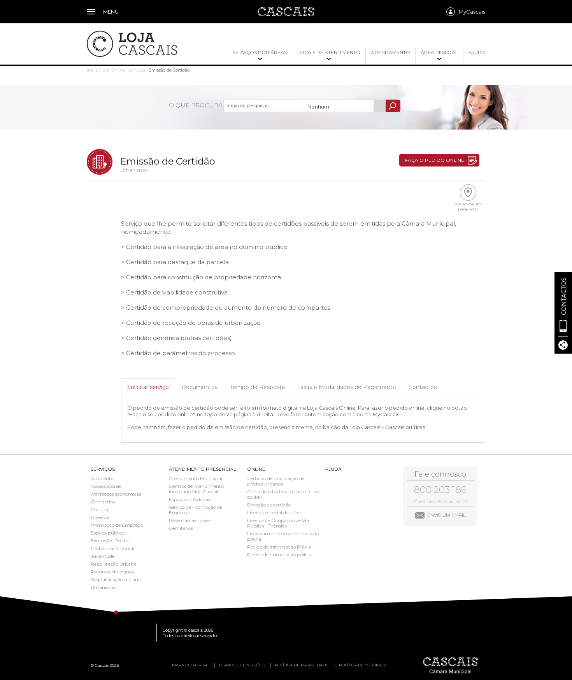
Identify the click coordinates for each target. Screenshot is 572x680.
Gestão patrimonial (112, 548)
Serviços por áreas (260, 52)
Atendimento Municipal (195, 478)
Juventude (102, 556)
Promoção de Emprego (117, 525)
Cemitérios (103, 502)
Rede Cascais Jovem (191, 520)
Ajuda (476, 52)
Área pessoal (439, 52)
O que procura (195, 105)
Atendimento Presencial (202, 469)
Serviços (137, 70)
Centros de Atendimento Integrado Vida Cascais (196, 489)
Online (256, 469)
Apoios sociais (106, 486)
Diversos (100, 517)
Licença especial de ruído (274, 512)
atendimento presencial (468, 207)
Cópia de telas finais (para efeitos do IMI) (283, 494)
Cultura (99, 509)
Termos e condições (242, 665)
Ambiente (102, 478)
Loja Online (113, 70)
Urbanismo (103, 587)
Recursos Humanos (112, 572)
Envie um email (446, 515)
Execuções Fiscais (109, 540)
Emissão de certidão (269, 505)
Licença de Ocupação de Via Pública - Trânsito (278, 523)
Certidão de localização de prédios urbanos (275, 481)
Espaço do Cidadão (190, 499)
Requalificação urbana (116, 579)
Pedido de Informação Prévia (279, 547)
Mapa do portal (190, 665)
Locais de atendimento (328, 52)
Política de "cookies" (363, 665)
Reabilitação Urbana (114, 564)
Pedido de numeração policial (279, 554)
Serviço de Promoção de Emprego (195, 510)
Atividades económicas (116, 494)
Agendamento (390, 52)
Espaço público (108, 533)
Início (92, 70)
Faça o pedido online (434, 160)
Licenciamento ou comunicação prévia (283, 536)
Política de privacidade (301, 665)
